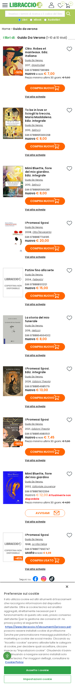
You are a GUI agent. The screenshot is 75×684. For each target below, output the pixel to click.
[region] (37, 633)
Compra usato (42, 560)
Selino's (36, 130)
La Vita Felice (39, 544)
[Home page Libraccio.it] (25, 7)
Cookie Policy (14, 662)
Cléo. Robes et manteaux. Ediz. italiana (36, 52)
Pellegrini (37, 279)
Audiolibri (53, 19)
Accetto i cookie (37, 670)
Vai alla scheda (35, 96)
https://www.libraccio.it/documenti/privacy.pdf (38, 627)
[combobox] (35, 13)
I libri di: (9, 37)
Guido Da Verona (34, 60)
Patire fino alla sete (39, 270)
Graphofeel (38, 65)
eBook (37, 19)
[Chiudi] (67, 586)
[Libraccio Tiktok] (52, 580)
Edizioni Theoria (41, 381)
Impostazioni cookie (37, 679)
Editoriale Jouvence (43, 486)
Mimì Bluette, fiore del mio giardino (38, 475)
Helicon (36, 330)
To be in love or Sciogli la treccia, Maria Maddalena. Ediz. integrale (38, 115)
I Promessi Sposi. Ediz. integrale (37, 370)
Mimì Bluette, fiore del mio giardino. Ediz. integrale (38, 171)
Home (6, 29)
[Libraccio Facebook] (35, 580)
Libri (24, 19)
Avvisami (43, 513)
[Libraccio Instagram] (43, 580)
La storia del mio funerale (37, 319)
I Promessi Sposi (37, 223)
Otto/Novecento (41, 232)
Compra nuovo (42, 88)
